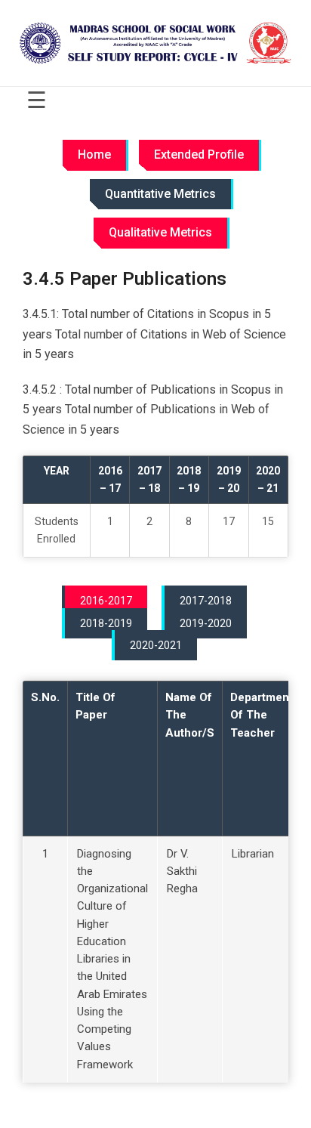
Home (94, 154)
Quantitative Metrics (160, 194)
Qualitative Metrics (160, 232)
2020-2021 (156, 645)
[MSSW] (155, 43)
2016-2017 (106, 601)
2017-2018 (206, 601)
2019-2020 (206, 623)
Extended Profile (199, 154)
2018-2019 (106, 623)
